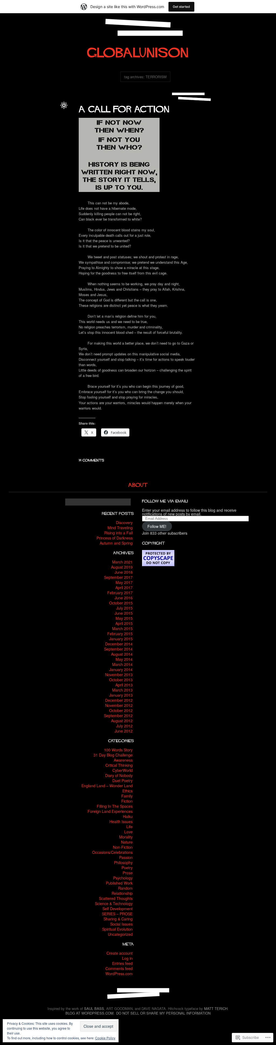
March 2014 (122, 664)
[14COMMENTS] (91, 459)
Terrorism (39, 168)
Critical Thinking (119, 765)
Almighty (19, 139)
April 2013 (124, 685)
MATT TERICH (215, 1008)
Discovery (124, 522)
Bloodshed (35, 139)
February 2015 (120, 633)
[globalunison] (138, 50)
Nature (127, 842)
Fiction (127, 801)
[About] (138, 484)
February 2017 (120, 592)
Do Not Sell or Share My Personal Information (163, 1013)
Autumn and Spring (116, 543)
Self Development (117, 908)
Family (127, 796)
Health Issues (121, 821)
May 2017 (124, 582)
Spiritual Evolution (117, 929)
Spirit (52, 162)
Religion (50, 156)
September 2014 (118, 649)
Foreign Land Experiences (110, 811)
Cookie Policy (105, 1038)
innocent (36, 151)
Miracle (25, 156)
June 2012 (124, 731)
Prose (128, 872)
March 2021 (122, 562)
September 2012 (118, 715)
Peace (37, 156)
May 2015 (124, 618)
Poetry (51, 121)
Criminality (22, 145)
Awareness (37, 116)
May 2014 (124, 659)
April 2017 (124, 587)
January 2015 (121, 638)
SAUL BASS (94, 1008)
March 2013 (122, 690)
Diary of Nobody (119, 775)
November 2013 (119, 674)
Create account (119, 953)
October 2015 (121, 603)
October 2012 (121, 710)
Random (125, 888)
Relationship (122, 893)
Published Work (119, 883)
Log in (127, 958)
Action (51, 133)
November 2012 (119, 705)
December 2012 (119, 700)
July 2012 (124, 725)
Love (15, 156)
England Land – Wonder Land (107, 785)
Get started (181, 7)
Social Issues (47, 127)
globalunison (47, 110)
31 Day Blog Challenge (113, 755)
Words (52, 168)
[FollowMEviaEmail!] (165, 500)
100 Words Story (118, 749)
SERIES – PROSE (117, 913)
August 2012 (122, 720)
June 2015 (124, 613)
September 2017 (118, 577)
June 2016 (124, 597)
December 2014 (119, 644)
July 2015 (124, 608)
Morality (21, 121)
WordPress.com (119, 973)
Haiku (128, 816)
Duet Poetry (122, 780)
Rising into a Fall (118, 532)
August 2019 (122, 567)
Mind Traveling (120, 527)
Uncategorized (120, 934)
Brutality (50, 139)
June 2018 (124, 572)
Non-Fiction (37, 121)
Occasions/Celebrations (112, 852)
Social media (29, 162)
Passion (126, 857)
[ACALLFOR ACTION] (124, 107)
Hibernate (21, 151)
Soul (43, 162)
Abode (41, 133)
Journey (50, 151)
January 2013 (121, 695)
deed (36, 145)
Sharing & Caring (118, 919)
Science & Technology (114, 903)
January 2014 (121, 669)
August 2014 (122, 654)
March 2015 (122, 628)
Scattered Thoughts (116, 898)
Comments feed (119, 968)
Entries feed (122, 963)
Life (11, 121)
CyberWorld (122, 770)
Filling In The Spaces (115, 806)
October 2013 (121, 679)
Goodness (48, 145)
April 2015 (124, 623)
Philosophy (123, 862)
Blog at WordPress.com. (90, 1013)
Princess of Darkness (114, 538)
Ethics (51, 116)
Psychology (123, 878)
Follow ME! (156, 526)
